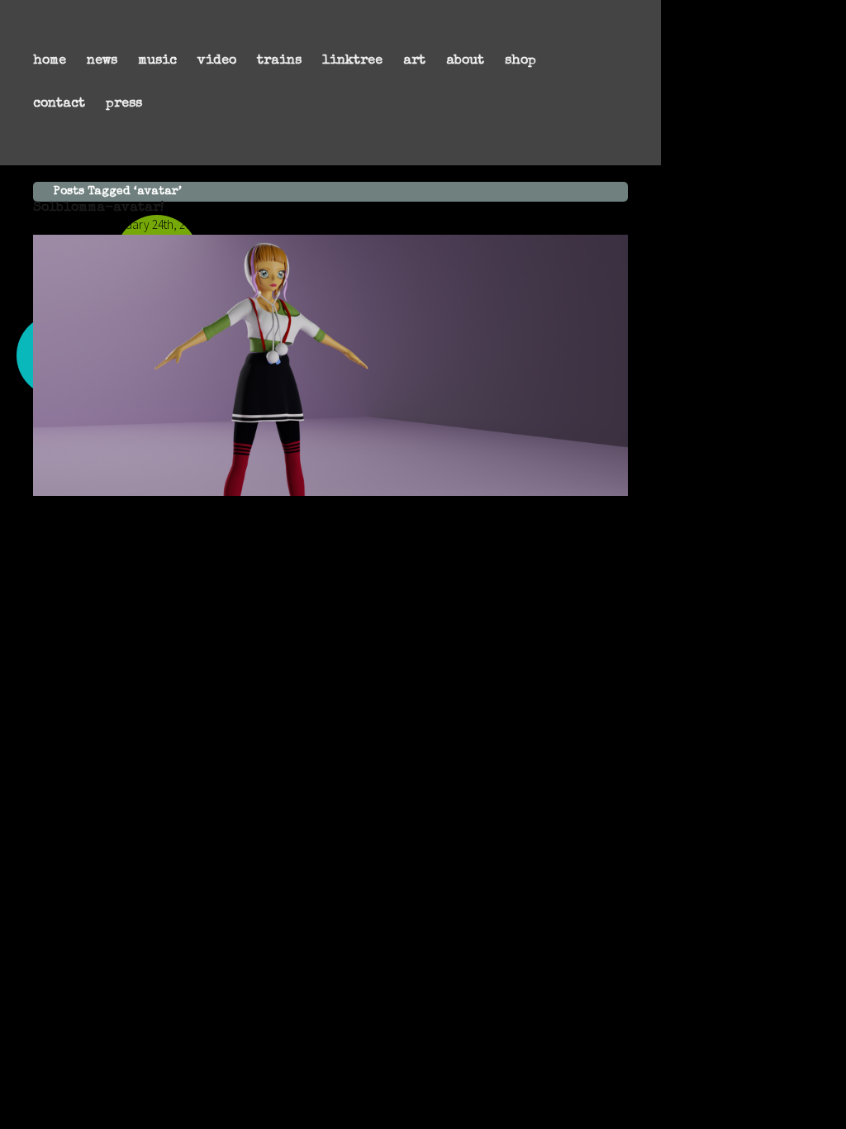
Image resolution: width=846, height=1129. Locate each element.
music (157, 61)
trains (279, 61)
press (124, 104)
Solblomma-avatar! (98, 208)
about (465, 61)
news (102, 61)
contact (59, 104)
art (414, 61)
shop (520, 61)
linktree (352, 61)
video (216, 61)
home (49, 61)
